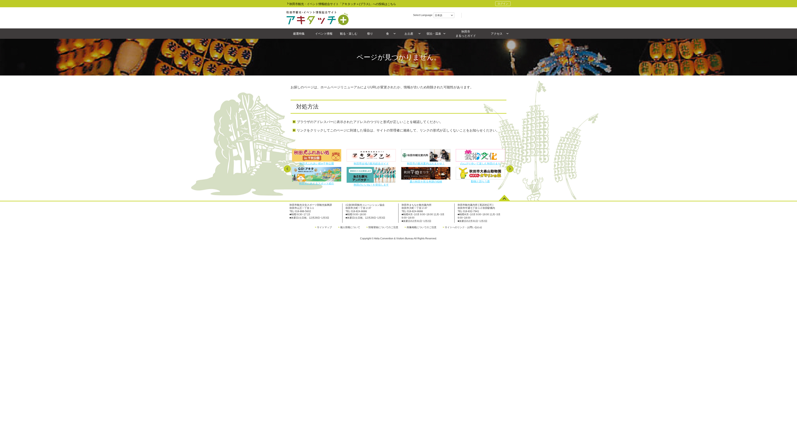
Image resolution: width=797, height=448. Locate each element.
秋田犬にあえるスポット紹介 (316, 183)
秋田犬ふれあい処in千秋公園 (316, 163)
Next (509, 168)
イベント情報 (323, 33)
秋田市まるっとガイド (466, 33)
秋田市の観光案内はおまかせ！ (426, 163)
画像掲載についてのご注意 (421, 227)
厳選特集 (299, 33)
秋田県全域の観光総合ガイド (371, 163)
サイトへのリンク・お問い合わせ (463, 227)
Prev (287, 168)
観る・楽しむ (348, 33)
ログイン (503, 3)
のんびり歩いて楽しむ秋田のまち (480, 163)
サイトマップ (324, 227)
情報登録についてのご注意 (383, 227)
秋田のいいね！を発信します (371, 184)
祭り (370, 33)
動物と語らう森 (480, 181)
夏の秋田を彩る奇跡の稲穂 (426, 181)
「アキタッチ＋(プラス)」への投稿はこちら (342, 4)
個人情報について (350, 227)
